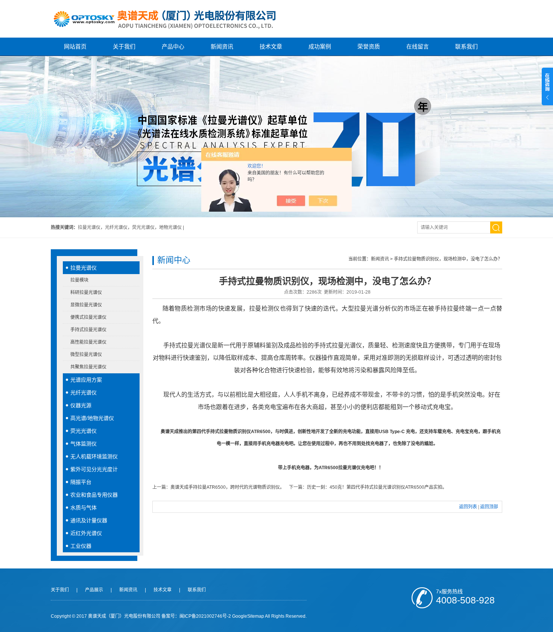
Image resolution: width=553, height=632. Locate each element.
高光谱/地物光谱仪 (92, 418)
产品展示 (94, 590)
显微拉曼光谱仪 (86, 305)
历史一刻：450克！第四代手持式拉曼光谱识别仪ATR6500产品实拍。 (377, 487)
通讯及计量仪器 (88, 520)
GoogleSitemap (248, 616)
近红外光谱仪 (86, 533)
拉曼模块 (79, 280)
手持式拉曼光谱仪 (88, 329)
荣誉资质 (368, 46)
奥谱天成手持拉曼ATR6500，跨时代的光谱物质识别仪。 (227, 487)
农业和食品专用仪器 (94, 495)
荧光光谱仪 (83, 431)
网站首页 (75, 46)
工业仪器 (80, 546)
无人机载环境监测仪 (94, 456)
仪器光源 (80, 405)
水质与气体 (83, 508)
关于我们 (124, 46)
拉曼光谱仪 (83, 268)
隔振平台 (80, 482)
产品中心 (173, 46)
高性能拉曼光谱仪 (88, 342)
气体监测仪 (83, 444)
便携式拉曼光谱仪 (88, 317)
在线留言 (417, 46)
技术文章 (271, 46)
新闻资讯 (222, 46)
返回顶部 (489, 506)
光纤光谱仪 (83, 393)
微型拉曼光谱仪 (86, 354)
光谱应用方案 (86, 380)
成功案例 (319, 46)
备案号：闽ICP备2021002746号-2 (196, 616)
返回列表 (468, 506)
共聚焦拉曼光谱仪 (88, 367)
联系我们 (466, 46)
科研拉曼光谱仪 (86, 292)
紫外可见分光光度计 (94, 469)
